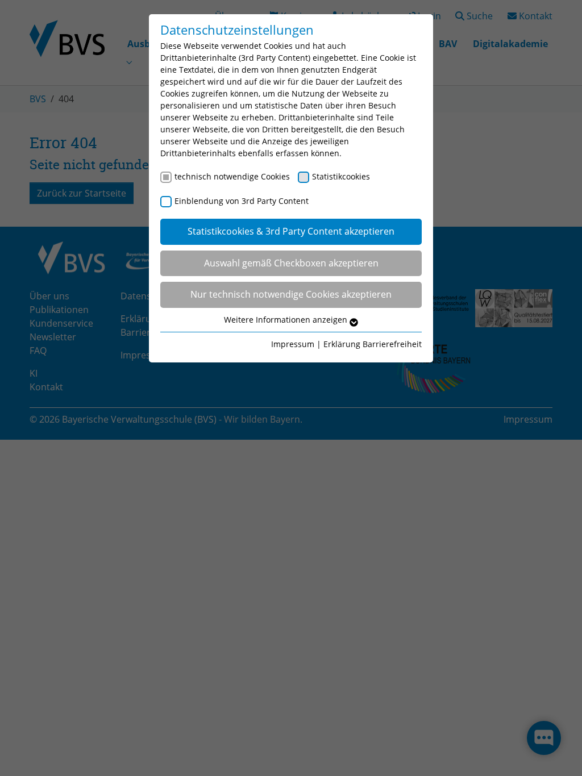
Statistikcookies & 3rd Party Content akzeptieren (291, 231)
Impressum (292, 344)
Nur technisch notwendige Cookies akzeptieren (291, 294)
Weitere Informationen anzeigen (287, 319)
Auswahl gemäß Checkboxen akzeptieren (291, 263)
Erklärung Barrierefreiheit (372, 344)
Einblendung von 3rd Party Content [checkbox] (241, 200)
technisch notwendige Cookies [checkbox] (232, 176)
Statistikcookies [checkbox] (341, 176)
